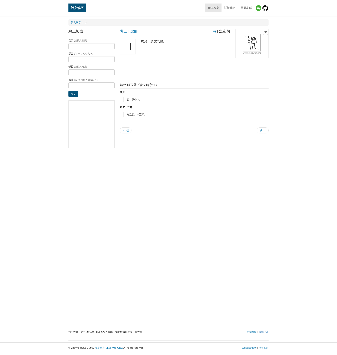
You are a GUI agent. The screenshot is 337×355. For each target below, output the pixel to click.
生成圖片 (251, 331)
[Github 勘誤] (265, 8)
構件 (83, 79)
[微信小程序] (258, 8)
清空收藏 (263, 332)
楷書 (77, 40)
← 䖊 (126, 130)
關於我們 (229, 7)
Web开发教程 (249, 347)
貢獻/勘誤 (247, 7)
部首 (77, 66)
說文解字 (77, 8)
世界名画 (264, 347)
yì (214, 31)
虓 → (263, 130)
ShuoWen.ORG (114, 347)
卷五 (123, 31)
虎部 (134, 31)
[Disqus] (194, 181)
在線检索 (213, 7)
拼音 (80, 53)
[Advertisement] (194, 70)
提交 (73, 94)
